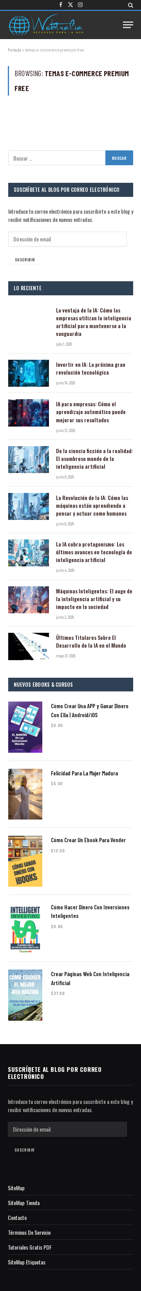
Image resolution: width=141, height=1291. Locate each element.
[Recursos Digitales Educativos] (45, 24)
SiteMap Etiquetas (26, 1262)
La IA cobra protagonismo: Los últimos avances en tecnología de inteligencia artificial (94, 552)
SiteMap (16, 1188)
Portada (14, 49)
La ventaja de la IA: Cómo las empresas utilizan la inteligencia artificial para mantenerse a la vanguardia (93, 321)
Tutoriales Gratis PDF (30, 1247)
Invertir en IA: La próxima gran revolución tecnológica (90, 368)
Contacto (17, 1217)
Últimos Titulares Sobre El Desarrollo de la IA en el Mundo (91, 641)
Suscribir (25, 259)
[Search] (130, 5)
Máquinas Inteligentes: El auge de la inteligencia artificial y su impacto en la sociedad (94, 599)
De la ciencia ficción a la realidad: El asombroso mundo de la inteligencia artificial (94, 458)
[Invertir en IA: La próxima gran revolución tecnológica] (28, 373)
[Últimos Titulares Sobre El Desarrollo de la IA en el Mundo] (28, 646)
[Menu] (128, 25)
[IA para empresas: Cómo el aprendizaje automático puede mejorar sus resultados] (28, 412)
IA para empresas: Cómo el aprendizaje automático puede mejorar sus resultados (91, 411)
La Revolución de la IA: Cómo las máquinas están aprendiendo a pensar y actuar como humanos (92, 505)
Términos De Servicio (29, 1232)
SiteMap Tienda (24, 1202)
